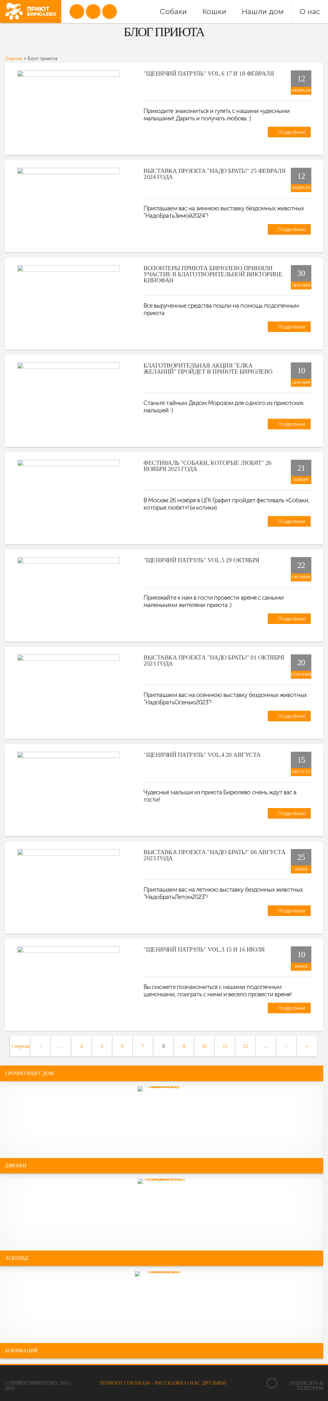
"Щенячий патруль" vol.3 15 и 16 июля (204, 949)
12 (245, 1046)
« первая (20, 1046)
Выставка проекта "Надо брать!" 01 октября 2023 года (214, 660)
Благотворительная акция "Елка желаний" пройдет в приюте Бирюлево (208, 368)
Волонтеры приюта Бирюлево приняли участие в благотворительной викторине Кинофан (213, 274)
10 (204, 1046)
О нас (309, 11)
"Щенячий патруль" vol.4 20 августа (202, 754)
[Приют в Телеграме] (109, 11)
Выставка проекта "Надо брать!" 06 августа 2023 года (214, 855)
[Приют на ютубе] (93, 11)
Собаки (173, 11)
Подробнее (291, 132)
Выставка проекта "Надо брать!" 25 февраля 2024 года (214, 173)
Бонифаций (21, 1350)
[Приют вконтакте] (77, 11)
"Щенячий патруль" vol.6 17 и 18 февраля (209, 73)
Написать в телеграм (306, 1385)
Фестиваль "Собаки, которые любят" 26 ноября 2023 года (208, 465)
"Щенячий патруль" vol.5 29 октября (201, 560)
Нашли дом (263, 11)
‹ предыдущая (40, 1056)
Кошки (214, 11)
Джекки (16, 1165)
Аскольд (16, 1258)
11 (225, 1046)
